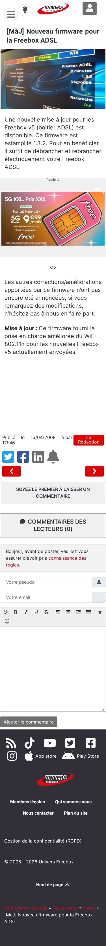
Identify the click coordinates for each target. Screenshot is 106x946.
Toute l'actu (65, 908)
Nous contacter (38, 813)
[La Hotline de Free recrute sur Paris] (12, 471)
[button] (5, 612)
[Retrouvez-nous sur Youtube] (51, 742)
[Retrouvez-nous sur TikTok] (31, 742)
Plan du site (76, 813)
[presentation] (5, 613)
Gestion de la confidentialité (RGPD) (43, 841)
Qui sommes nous (73, 801)
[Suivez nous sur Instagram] (13, 755)
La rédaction (88, 440)
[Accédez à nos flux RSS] (12, 742)
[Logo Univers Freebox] (53, 8)
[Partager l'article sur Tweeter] (9, 460)
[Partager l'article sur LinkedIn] (39, 460)
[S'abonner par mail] (54, 460)
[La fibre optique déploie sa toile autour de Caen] (94, 471)
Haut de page (50, 884)
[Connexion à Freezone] (90, 8)
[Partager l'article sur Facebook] (24, 460)
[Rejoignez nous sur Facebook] (92, 742)
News (89, 908)
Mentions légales (27, 801)
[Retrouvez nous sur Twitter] (71, 742)
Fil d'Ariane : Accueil (25, 908)
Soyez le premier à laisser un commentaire (53, 492)
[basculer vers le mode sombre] (25, 10)
